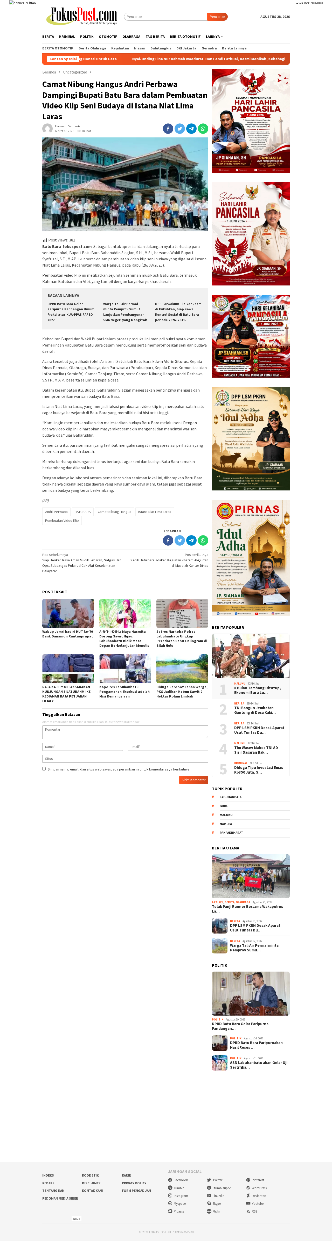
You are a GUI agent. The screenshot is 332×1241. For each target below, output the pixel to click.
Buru (224, 806)
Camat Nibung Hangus (114, 511)
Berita (239, 703)
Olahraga (243, 902)
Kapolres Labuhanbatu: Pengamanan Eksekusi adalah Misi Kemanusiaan (124, 692)
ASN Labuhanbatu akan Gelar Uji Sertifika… (258, 1065)
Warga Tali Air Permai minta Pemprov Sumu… (254, 947)
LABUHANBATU (231, 797)
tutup (32, 2)
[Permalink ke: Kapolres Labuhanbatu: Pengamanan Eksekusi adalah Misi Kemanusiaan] (125, 668)
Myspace (180, 1203)
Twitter (217, 1180)
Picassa (179, 1211)
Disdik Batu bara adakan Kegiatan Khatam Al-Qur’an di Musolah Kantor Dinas (169, 560)
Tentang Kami (54, 1190)
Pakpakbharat (231, 833)
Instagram (181, 1196)
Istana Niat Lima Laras (154, 511)
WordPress (259, 1188)
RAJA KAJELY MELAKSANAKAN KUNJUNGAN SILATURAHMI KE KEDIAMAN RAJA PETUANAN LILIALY (66, 694)
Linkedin (218, 1196)
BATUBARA (83, 511)
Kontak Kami (92, 1190)
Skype (217, 1203)
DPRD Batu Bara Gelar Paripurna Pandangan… (240, 1026)
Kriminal (240, 763)
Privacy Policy (134, 1183)
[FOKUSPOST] (83, 16)
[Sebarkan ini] (168, 128)
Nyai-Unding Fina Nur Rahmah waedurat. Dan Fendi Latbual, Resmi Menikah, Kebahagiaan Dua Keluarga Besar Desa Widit (194, 59)
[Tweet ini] (180, 128)
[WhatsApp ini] (203, 128)
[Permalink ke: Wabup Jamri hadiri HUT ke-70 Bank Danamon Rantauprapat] (68, 613)
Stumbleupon (222, 1188)
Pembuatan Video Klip (62, 520)
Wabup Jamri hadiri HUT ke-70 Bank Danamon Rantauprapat (67, 633)
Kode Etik (90, 1175)
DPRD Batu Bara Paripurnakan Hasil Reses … (256, 1045)
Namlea (226, 824)
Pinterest (258, 1180)
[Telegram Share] (191, 128)
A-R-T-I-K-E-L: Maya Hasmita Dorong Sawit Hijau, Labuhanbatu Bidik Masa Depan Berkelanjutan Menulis (124, 638)
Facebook (181, 1180)
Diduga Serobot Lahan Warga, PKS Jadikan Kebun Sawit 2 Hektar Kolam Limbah (182, 692)
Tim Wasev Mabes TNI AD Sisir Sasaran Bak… (256, 750)
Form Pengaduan (136, 1190)
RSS (254, 1211)
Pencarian (217, 16)
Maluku (239, 683)
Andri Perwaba (56, 511)
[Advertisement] (166, 1116)
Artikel (217, 902)
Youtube (258, 1203)
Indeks (48, 1175)
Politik (217, 1019)
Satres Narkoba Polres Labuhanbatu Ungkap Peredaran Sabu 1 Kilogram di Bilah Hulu (181, 638)
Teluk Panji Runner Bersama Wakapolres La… (247, 909)
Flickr (216, 1211)
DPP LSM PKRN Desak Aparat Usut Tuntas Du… (259, 730)
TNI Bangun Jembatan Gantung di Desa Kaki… (255, 710)
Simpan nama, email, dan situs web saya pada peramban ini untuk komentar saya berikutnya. (119, 769)
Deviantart (259, 1196)
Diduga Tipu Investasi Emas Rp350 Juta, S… (258, 770)
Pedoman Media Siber (60, 1198)
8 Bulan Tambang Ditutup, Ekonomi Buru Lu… (257, 690)
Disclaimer (91, 1183)
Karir (126, 1175)
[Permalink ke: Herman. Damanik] (47, 128)
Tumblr (179, 1188)
